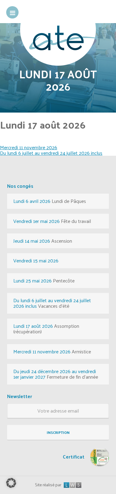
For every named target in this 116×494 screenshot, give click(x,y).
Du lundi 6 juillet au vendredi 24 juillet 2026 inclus (51, 152)
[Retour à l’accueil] (58, 45)
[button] (11, 483)
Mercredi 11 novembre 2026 (28, 147)
